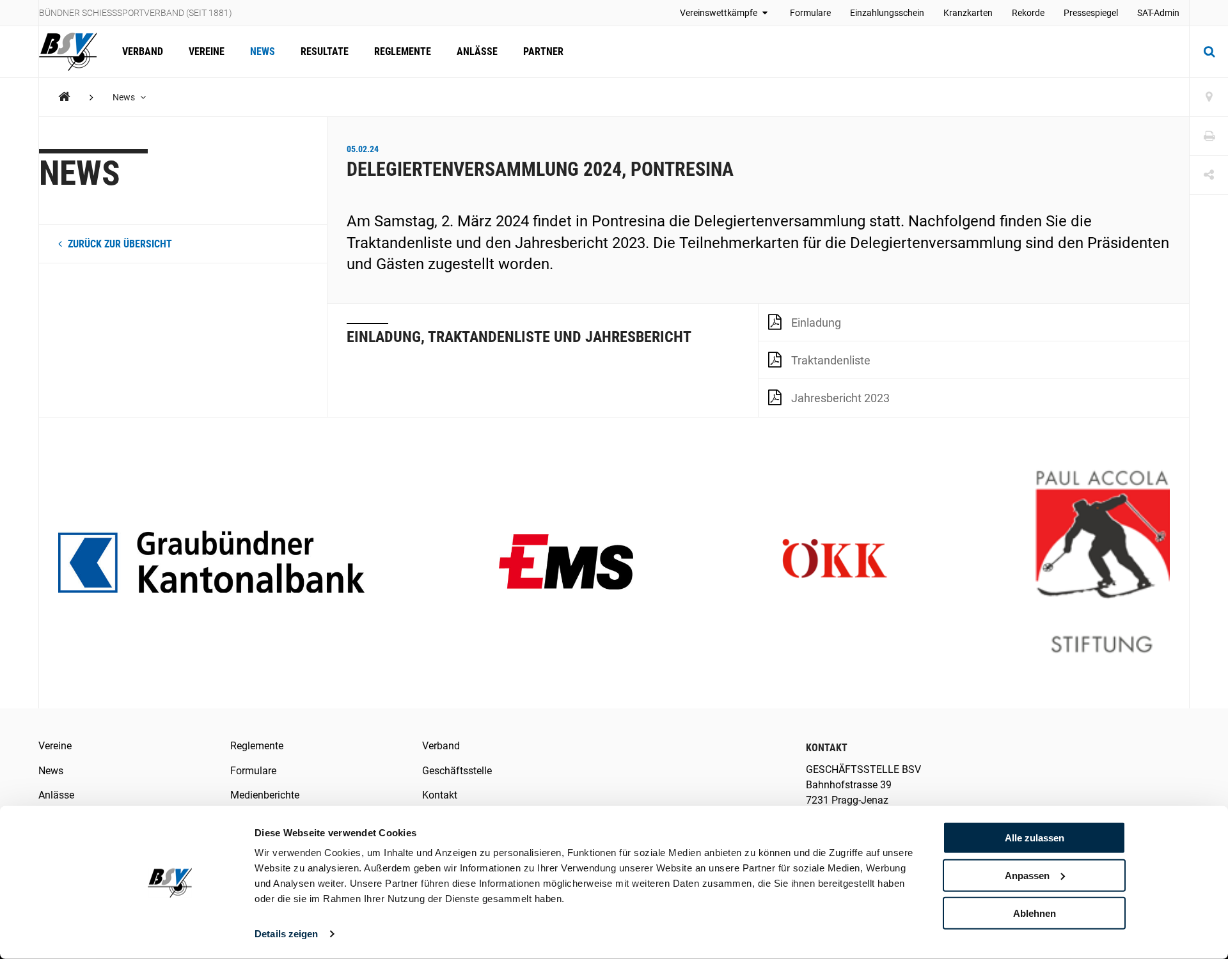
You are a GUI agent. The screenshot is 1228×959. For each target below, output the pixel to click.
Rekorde (1028, 13)
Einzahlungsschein (887, 13)
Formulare (810, 13)
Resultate (325, 51)
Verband (142, 51)
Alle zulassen (1034, 837)
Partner (543, 51)
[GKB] (211, 563)
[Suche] (1209, 51)
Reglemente (402, 51)
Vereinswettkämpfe (719, 13)
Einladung (816, 322)
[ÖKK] (834, 563)
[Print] (1209, 136)
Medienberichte (264, 795)
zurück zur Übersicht (118, 244)
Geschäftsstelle (457, 771)
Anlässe (477, 51)
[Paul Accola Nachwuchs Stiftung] (1102, 563)
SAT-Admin (1158, 13)
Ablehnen (1034, 912)
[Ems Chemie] (566, 563)
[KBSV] (64, 97)
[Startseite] (74, 51)
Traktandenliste (830, 360)
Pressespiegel (1091, 13)
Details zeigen (286, 933)
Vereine (206, 51)
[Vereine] (1209, 97)
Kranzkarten (968, 13)
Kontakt (439, 795)
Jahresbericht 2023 (840, 398)
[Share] (1209, 175)
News (262, 51)
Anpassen (1027, 875)
